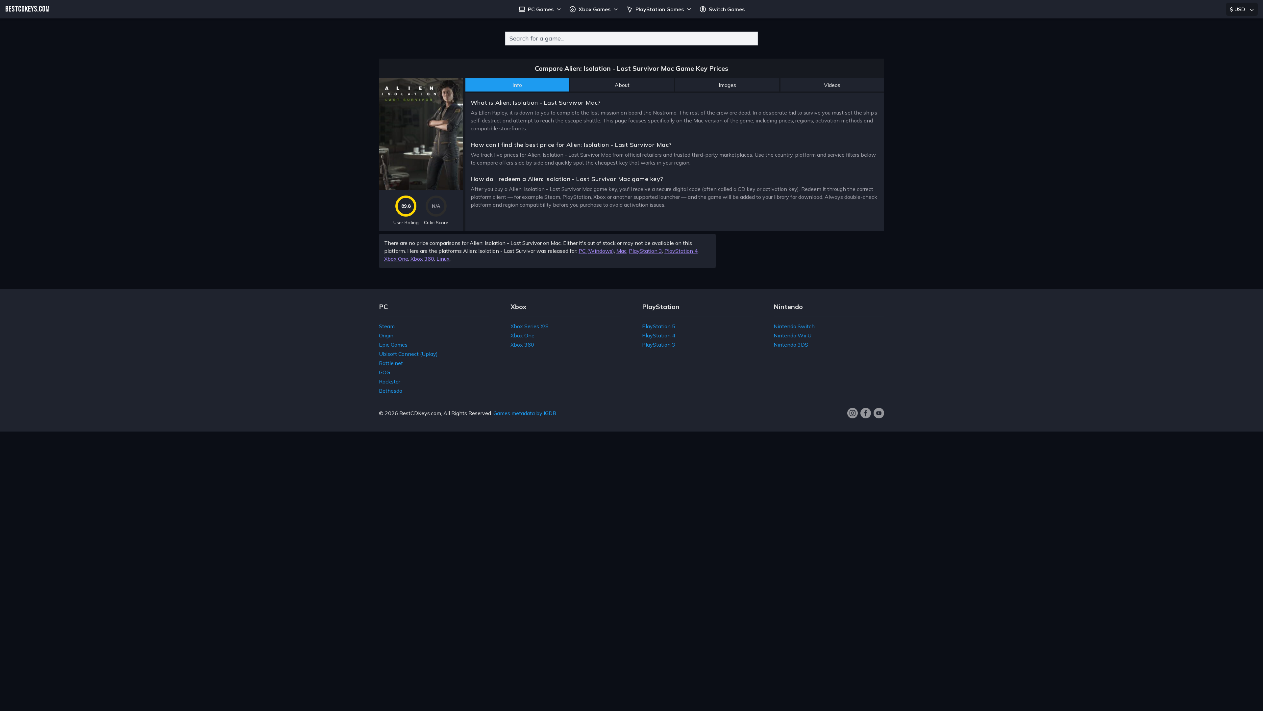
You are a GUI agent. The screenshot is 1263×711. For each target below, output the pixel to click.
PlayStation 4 (681, 251)
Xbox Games (594, 9)
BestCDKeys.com (420, 413)
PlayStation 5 (658, 326)
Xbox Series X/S (529, 326)
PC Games (541, 9)
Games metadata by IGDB (524, 413)
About (622, 85)
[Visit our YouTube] (879, 413)
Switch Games (727, 9)
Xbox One (396, 258)
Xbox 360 (422, 258)
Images (727, 85)
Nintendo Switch (794, 326)
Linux (443, 258)
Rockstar (389, 381)
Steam (387, 326)
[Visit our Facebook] (865, 413)
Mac (621, 251)
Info (517, 85)
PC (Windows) (596, 251)
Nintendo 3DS (791, 344)
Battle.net (391, 363)
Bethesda (390, 390)
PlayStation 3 (645, 251)
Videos (832, 85)
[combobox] (631, 38)
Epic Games (393, 344)
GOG (384, 372)
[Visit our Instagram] (852, 413)
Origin (386, 335)
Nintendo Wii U (792, 335)
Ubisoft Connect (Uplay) (408, 354)
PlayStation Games (659, 9)
